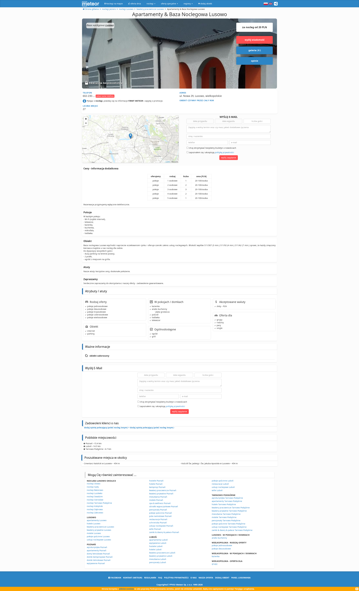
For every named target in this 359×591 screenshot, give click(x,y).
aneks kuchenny (219, 537)
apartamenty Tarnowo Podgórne (227, 501)
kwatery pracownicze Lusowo (100, 526)
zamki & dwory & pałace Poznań (164, 532)
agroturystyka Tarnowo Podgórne (227, 498)
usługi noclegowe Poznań (161, 525)
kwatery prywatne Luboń (160, 556)
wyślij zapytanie (228, 157)
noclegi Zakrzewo (95, 512)
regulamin (150, 577)
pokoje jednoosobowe (222, 545)
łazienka (215, 556)
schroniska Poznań (158, 522)
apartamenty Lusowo (96, 520)
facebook (115, 577)
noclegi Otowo (93, 483)
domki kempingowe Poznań (100, 557)
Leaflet (167, 162)
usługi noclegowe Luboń (223, 487)
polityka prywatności (176, 577)
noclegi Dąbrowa (95, 509)
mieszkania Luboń (157, 559)
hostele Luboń (156, 546)
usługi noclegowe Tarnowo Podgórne (229, 527)
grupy (214, 564)
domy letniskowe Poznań (98, 553)
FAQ (160, 577)
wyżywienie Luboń (157, 543)
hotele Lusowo (93, 523)
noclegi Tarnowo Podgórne (99, 503)
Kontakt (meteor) (132, 577)
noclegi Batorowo (95, 490)
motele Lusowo (94, 533)
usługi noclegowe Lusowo (99, 539)
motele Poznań (156, 500)
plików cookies (126, 588)
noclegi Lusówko (94, 493)
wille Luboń (217, 490)
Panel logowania (241, 577)
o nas (193, 577)
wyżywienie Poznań (96, 563)
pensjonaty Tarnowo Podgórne (226, 520)
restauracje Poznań (158, 519)
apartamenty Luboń (158, 539)
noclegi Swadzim (95, 496)
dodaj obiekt (222, 577)
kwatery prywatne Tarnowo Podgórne (229, 510)
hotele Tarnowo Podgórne (224, 504)
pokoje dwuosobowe (221, 548)
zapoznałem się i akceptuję (211, 152)
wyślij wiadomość (254, 39)
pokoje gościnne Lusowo (98, 536)
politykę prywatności (224, 152)
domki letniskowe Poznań (99, 560)
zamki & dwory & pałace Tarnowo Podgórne (232, 530)
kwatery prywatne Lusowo (99, 530)
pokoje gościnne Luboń (222, 480)
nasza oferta (206, 577)
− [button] (86, 123)
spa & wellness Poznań (160, 503)
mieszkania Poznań (158, 496)
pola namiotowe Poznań (160, 516)
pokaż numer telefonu (105, 96)
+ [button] (86, 119)
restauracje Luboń (220, 484)
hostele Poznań (156, 480)
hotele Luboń (155, 549)
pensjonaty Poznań (158, 509)
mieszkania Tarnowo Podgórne (226, 514)
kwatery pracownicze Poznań (162, 490)
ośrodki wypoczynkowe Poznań (163, 506)
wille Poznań (155, 529)
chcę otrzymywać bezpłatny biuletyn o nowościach (212, 148)
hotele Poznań (156, 484)
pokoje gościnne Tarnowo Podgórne (228, 523)
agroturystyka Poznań (97, 547)
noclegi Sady (93, 486)
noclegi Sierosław (95, 499)
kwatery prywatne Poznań (161, 493)
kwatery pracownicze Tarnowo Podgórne (231, 507)
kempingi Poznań (157, 487)
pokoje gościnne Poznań (160, 513)
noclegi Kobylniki (95, 506)
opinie (254, 60)
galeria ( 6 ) (254, 50)
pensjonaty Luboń (157, 562)
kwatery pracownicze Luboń (162, 552)
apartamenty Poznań (96, 550)
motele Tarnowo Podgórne (224, 517)
